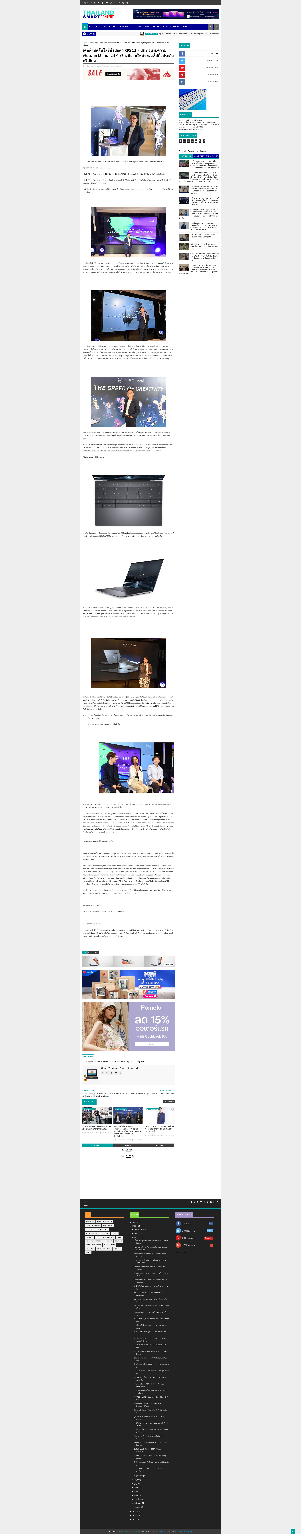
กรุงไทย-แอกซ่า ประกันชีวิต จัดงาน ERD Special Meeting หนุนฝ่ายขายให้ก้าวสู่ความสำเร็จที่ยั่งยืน (121, 34)
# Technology (93, 952)
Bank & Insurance (109, 27)
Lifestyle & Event (142, 27)
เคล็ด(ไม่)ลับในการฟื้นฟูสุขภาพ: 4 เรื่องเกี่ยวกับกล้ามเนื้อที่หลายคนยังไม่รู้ (204, 246)
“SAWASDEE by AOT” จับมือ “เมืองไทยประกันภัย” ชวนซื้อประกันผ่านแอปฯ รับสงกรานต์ (159, 1129)
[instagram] (123, 2)
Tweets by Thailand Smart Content (192, 151)
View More (170, 1101)
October (137, 1237)
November (138, 1233)
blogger (97, 1145)
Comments (199, 156)
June (136, 1487)
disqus (128, 1145)
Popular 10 (186, 156)
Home (85, 43)
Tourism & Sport (104, 1249)
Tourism (118, 1241)
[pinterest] (102, 2)
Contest (117, 1249)
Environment (109, 1245)
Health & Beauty (92, 1233)
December (138, 1229)
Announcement (212, 156)
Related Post (89, 1102)
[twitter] (98, 2)
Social (156, 27)
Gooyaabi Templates (186, 1531)
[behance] (119, 2)
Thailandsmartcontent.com (131, 1531)
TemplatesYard (161, 1531)
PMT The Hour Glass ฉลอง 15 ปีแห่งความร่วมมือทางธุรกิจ (194, 34)
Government (126, 27)
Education (90, 1249)
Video (88, 1253)
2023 (134, 1222)
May (136, 1491)
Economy (89, 1237)
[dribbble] (111, 2)
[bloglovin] (106, 2)
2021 (134, 1511)
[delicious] (127, 2)
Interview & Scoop (170, 27)
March (137, 1499)
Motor (119, 1237)
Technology (93, 43)
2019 (134, 1519)
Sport (109, 1241)
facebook (159, 1145)
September (138, 1476)
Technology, (118, 66)
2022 (134, 1226)
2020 (134, 1515)
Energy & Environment (95, 1241)
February (138, 1503)
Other (184, 27)
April (136, 1495)
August (137, 1480)
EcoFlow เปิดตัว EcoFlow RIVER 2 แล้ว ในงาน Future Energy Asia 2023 (96, 1128)
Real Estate (103, 1229)
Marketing (94, 27)
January (137, 1507)
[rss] (115, 2)
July (135, 1483)
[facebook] (94, 2)
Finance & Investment (105, 1237)
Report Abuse (181, 1252)
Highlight (105, 1233)
